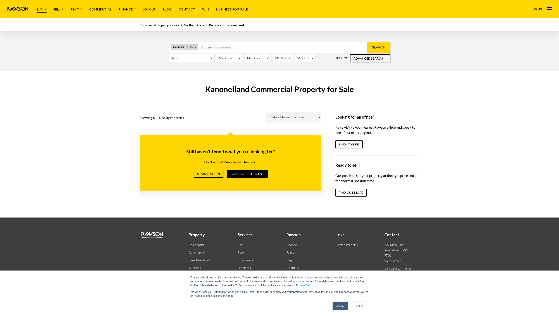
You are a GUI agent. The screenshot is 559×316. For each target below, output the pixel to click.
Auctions (195, 267)
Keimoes (215, 25)
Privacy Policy (304, 285)
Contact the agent (247, 174)
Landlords (244, 267)
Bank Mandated (199, 260)
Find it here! (349, 144)
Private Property (346, 245)
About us (292, 267)
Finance (126, 9)
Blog (167, 9)
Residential (196, 245)
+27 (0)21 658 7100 (397, 269)
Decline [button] (359, 306)
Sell (57, 9)
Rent (74, 9)
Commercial (100, 9)
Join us (291, 252)
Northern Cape (194, 25)
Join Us (149, 9)
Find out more (351, 192)
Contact (187, 9)
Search (379, 47)
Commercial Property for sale (159, 25)
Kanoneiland (235, 25)
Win (205, 9)
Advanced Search (369, 58)
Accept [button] (340, 306)
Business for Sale (232, 9)
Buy (40, 9)
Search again (208, 174)
